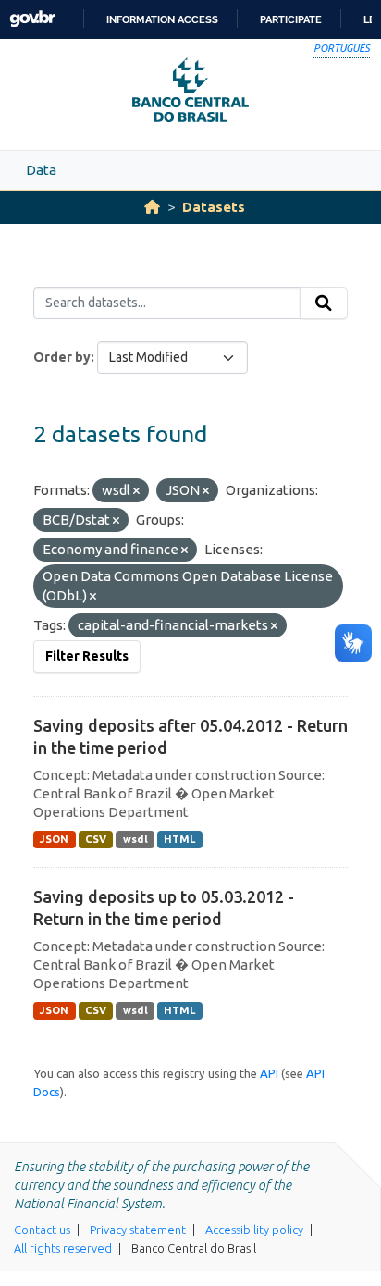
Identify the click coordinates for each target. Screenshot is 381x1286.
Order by (62, 357)
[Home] (152, 207)
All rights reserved (63, 1248)
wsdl (135, 839)
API (269, 1073)
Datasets (213, 207)
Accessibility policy (254, 1229)
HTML (179, 839)
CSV (95, 839)
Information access (162, 19)
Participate (291, 19)
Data (41, 170)
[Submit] (324, 303)
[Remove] (136, 491)
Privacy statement (138, 1229)
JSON (54, 839)
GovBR (32, 19)
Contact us (42, 1229)
